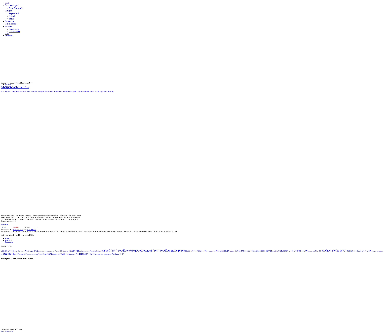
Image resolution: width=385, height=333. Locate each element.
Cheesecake (42, 251)
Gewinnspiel (49, 91)
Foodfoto (127, 250)
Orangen (375, 251)
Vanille (65, 254)
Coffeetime (50, 251)
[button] (6, 227)
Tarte (35, 254)
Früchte (201, 251)
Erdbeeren (85, 251)
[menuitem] (194, 3)
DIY (77, 251)
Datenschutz (9, 242)
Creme (58, 251)
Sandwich (85, 91)
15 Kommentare (18, 230)
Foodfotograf (147, 250)
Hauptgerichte (262, 250)
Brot (28, 91)
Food (110, 250)
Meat (318, 251)
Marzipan (311, 251)
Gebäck (222, 251)
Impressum (8, 240)
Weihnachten (107, 254)
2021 (2, 91)
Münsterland (58, 91)
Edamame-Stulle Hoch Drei (15, 87)
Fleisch (100, 251)
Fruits (190, 251)
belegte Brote (16, 91)
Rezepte (79, 91)
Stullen (92, 91)
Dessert (68, 251)
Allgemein (8, 91)
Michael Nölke (31, 230)
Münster (354, 250)
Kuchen (287, 250)
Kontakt (7, 238)
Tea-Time (45, 254)
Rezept (10, 253)
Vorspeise (99, 254)
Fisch (93, 251)
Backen (6, 251)
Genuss (246, 250)
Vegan (97, 91)
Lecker (301, 250)
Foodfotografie (172, 250)
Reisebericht (67, 91)
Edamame (34, 91)
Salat (29, 254)
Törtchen (56, 254)
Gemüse (233, 251)
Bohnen (23, 91)
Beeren (16, 251)
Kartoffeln (276, 251)
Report (73, 91)
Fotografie (41, 91)
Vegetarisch (103, 91)
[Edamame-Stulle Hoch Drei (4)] (41, 212)
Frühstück (212, 251)
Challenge (31, 251)
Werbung (110, 91)
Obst (366, 251)
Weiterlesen (4, 224)
